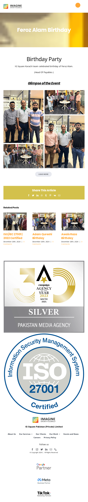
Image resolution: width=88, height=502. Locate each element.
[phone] (55, 449)
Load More (43, 174)
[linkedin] (46, 449)
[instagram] (37, 449)
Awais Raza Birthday (73, 221)
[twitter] (42, 449)
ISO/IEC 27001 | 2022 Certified (15, 221)
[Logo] (12, 5)
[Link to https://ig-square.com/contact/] (77, 5)
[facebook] (32, 449)
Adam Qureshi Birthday (44, 221)
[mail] (51, 449)
